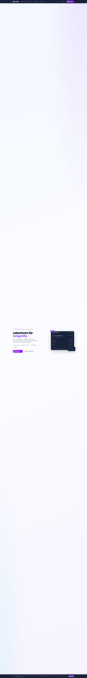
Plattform (23, 1)
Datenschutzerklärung (19, 676)
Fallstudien (36, 1)
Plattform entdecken (29, 351)
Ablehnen (66, 676)
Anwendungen (29, 1)
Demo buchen (69, 1)
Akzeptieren (71, 676)
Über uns (41, 1)
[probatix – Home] (16, 1)
